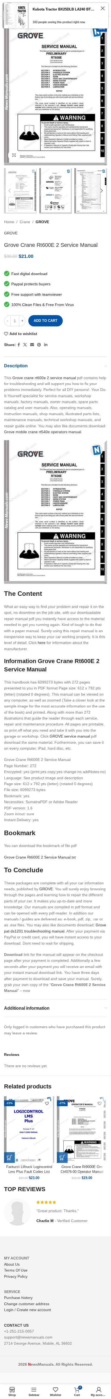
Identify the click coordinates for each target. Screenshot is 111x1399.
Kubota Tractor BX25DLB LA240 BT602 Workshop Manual (64, 9)
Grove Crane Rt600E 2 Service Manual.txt (40, 857)
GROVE (42, 222)
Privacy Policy (15, 1276)
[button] (9, 1157)
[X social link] (25, 344)
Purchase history (18, 1297)
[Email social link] (32, 344)
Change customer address (26, 1304)
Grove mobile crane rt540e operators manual (42, 432)
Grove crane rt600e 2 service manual (44, 378)
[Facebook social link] (19, 344)
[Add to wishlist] (46, 1103)
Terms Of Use (15, 1270)
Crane (25, 222)
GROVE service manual (70, 736)
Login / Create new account (27, 1310)
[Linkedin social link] (46, 344)
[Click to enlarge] (14, 155)
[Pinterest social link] (39, 344)
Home (9, 222)
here (42, 642)
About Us (12, 1264)
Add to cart (45, 321)
